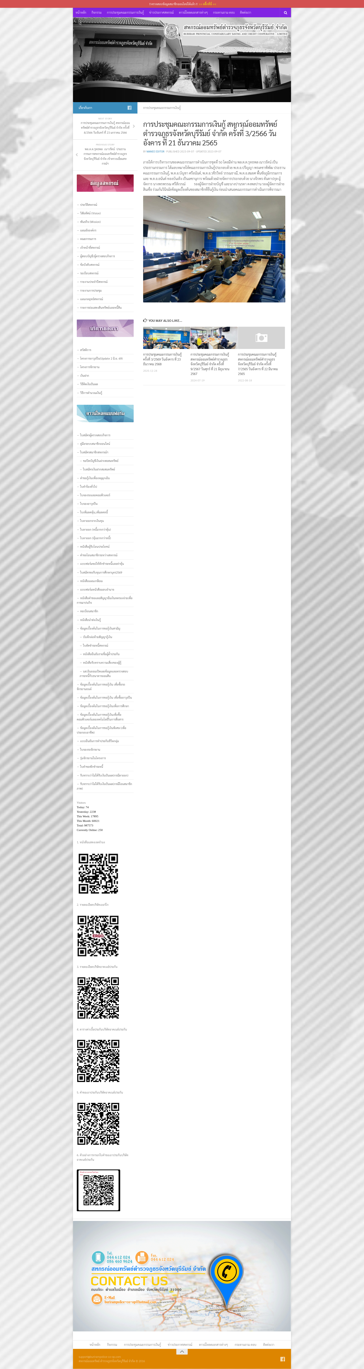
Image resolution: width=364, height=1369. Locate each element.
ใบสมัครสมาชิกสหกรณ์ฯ (94, 452)
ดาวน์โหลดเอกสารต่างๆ (193, 12)
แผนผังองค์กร (88, 230)
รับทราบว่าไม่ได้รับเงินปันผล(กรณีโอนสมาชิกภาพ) (104, 786)
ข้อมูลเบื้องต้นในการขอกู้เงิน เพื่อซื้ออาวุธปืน (106, 697)
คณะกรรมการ (88, 239)
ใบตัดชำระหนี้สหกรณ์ (95, 645)
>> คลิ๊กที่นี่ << (207, 4)
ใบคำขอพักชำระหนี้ (91, 766)
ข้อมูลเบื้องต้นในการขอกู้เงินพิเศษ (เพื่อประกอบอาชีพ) (101, 730)
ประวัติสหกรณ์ (88, 204)
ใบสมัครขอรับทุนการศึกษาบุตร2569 (101, 572)
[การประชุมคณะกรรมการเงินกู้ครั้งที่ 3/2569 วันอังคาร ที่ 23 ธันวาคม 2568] (166, 338)
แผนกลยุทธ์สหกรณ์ (91, 299)
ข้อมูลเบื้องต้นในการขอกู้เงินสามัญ (100, 628)
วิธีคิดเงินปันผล (89, 384)
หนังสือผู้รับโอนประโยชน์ (95, 546)
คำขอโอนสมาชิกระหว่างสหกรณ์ (98, 555)
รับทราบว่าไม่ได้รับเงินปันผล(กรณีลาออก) (104, 775)
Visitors (81, 802)
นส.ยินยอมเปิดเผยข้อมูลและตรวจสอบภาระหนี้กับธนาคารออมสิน (104, 673)
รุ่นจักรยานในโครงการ (93, 758)
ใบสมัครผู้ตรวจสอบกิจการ (95, 435)
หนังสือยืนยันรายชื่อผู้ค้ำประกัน (101, 654)
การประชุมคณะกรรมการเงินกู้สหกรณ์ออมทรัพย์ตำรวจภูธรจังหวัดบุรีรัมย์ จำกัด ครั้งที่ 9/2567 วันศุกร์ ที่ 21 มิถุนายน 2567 (210, 364)
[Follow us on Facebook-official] (129, 107)
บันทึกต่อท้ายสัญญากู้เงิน (97, 637)
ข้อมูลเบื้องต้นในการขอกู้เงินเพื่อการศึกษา (104, 706)
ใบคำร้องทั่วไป (88, 486)
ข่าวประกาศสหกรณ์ (161, 12)
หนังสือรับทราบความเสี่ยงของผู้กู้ (102, 662)
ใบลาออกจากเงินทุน (92, 520)
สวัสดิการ (85, 350)
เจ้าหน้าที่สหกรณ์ (90, 247)
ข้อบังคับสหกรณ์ (89, 264)
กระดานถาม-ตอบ (224, 12)
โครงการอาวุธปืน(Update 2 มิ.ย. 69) (101, 358)
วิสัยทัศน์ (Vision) (90, 213)
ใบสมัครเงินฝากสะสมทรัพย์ (99, 469)
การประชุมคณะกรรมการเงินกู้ (125, 12)
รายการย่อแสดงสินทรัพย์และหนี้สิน (101, 307)
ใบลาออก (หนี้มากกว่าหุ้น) (95, 529)
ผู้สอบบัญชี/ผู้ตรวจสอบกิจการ (97, 256)
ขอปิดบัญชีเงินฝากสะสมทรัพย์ (100, 460)
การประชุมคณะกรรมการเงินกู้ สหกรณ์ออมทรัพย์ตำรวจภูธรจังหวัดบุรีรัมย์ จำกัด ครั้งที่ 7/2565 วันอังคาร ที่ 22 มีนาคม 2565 (258, 364)
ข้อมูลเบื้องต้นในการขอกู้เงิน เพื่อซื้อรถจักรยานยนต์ (101, 687)
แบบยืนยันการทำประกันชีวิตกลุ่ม (99, 741)
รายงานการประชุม (91, 290)
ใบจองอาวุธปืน (89, 503)
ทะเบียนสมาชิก (89, 611)
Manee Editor (155, 151)
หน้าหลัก (81, 12)
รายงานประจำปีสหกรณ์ (93, 281)
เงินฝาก (84, 375)
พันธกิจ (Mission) (90, 221)
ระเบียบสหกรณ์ (89, 273)
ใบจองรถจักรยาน (90, 749)
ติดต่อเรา (245, 12)
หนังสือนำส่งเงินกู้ (90, 620)
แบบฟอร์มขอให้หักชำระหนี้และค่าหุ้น (102, 563)
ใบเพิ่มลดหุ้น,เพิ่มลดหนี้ (94, 512)
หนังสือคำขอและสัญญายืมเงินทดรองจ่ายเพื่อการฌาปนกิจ (105, 600)
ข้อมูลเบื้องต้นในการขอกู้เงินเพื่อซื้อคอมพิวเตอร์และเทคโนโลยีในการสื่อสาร (100, 717)
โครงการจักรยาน (90, 367)
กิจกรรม (97, 12)
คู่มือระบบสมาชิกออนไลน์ (95, 443)
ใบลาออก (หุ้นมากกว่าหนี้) (95, 538)
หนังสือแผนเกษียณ (91, 581)
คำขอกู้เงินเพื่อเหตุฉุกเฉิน (95, 478)
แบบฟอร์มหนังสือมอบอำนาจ (97, 589)
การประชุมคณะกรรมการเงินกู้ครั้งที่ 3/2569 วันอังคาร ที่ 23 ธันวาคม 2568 (162, 359)
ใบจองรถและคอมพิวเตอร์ (95, 495)
